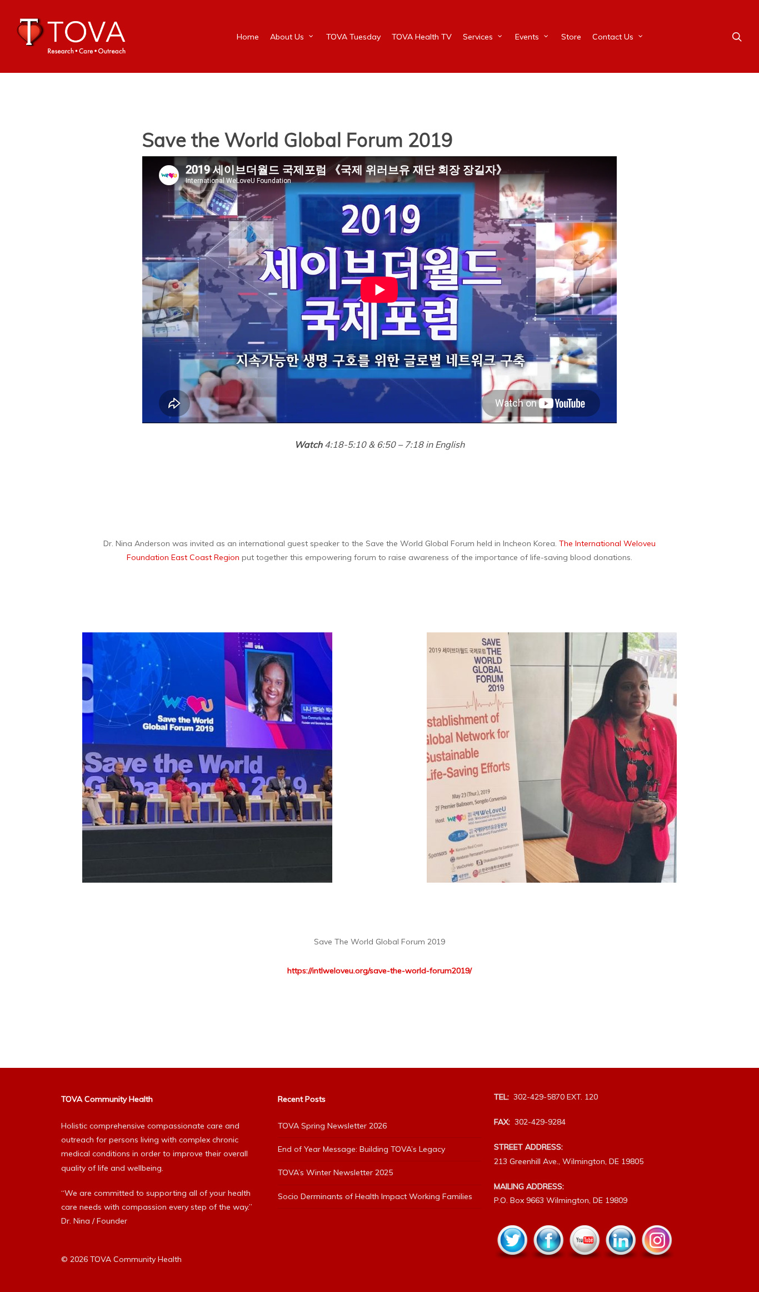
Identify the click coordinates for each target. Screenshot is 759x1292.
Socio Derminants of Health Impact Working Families (375, 1196)
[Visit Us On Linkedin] (620, 1265)
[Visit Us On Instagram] (656, 1265)
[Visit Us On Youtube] (584, 1265)
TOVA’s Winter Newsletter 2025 (335, 1172)
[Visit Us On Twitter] (512, 1265)
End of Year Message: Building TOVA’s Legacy (361, 1149)
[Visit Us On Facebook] (548, 1265)
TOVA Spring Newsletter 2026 (332, 1126)
